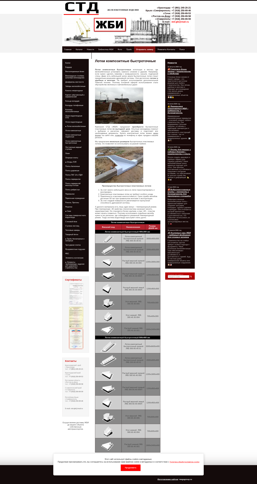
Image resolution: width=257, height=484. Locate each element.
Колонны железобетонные (72, 111)
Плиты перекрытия (72, 179)
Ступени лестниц (72, 226)
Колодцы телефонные (74, 105)
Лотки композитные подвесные (73, 136)
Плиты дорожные (72, 171)
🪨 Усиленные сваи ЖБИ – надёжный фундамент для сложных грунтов (179, 235)
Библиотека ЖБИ (105, 49)
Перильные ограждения (74, 198)
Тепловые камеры (72, 230)
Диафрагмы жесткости (74, 82)
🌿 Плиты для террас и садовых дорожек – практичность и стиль (179, 151)
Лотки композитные (73, 131)
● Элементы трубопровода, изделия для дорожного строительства (74, 265)
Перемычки (69, 194)
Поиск (182, 49)
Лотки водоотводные (73, 122)
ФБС (67, 254)
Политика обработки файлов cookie (184, 462)
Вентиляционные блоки (74, 71)
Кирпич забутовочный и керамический (74, 96)
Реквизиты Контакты (166, 49)
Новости (90, 49)
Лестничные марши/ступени (73, 148)
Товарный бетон (71, 234)
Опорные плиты (71, 158)
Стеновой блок (71, 222)
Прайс (129, 49)
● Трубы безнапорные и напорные (74, 240)
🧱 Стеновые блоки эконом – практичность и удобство (179, 71)
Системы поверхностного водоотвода (75, 216)
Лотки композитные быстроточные (73, 142)
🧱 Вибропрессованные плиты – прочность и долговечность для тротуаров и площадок (179, 192)
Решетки (68, 207)
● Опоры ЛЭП (70, 162)
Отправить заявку (144, 49)
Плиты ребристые (72, 190)
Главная (67, 49)
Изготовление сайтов (168, 479)
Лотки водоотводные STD (73, 117)
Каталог (79, 49)
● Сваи (68, 211)
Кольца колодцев (72, 101)
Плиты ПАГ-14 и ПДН (73, 175)
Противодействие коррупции (76, 56)
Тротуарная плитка (73, 245)
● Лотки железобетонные (75, 126)
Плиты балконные (72, 166)
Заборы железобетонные (75, 86)
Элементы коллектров (74, 258)
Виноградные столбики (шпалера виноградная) (74, 77)
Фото (120, 49)
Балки (67, 63)
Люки (67, 153)
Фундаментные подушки (75, 249)
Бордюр (68, 67)
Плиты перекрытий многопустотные (72, 184)
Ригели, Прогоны (72, 203)
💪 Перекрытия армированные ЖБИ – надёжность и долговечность (178, 109)
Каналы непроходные (74, 91)
